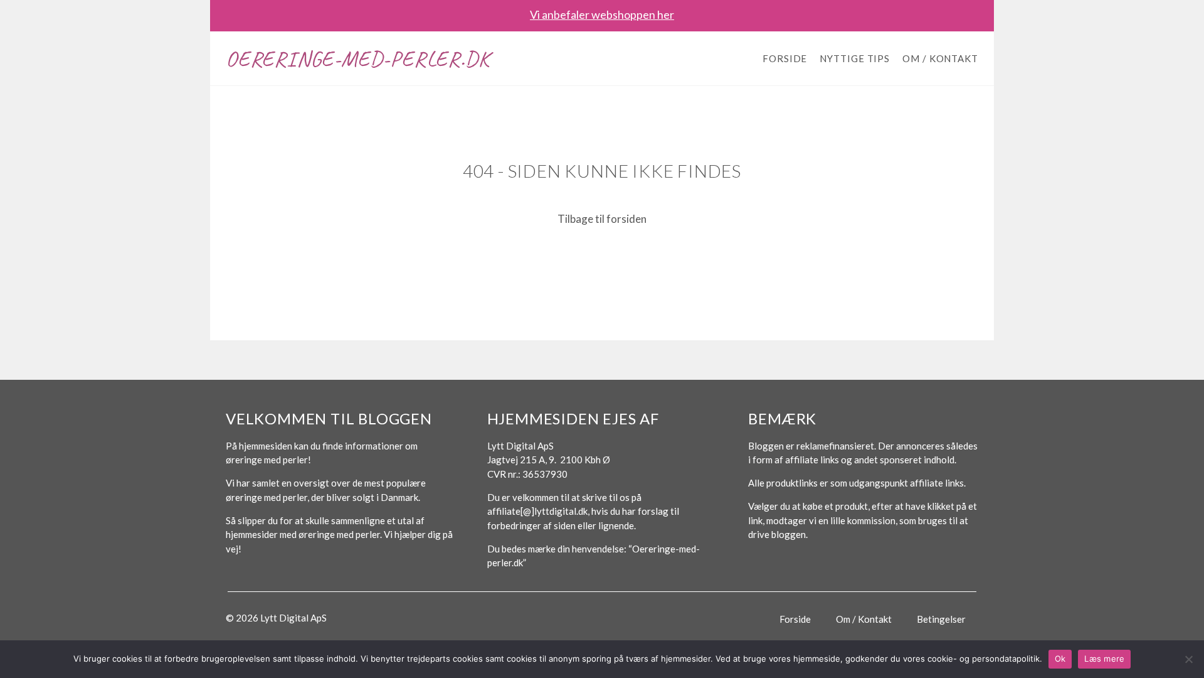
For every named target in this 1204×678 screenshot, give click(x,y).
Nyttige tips (855, 58)
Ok (1060, 659)
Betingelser (941, 619)
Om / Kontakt (940, 58)
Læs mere (1104, 659)
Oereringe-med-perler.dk (357, 59)
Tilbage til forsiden (602, 218)
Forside (785, 58)
